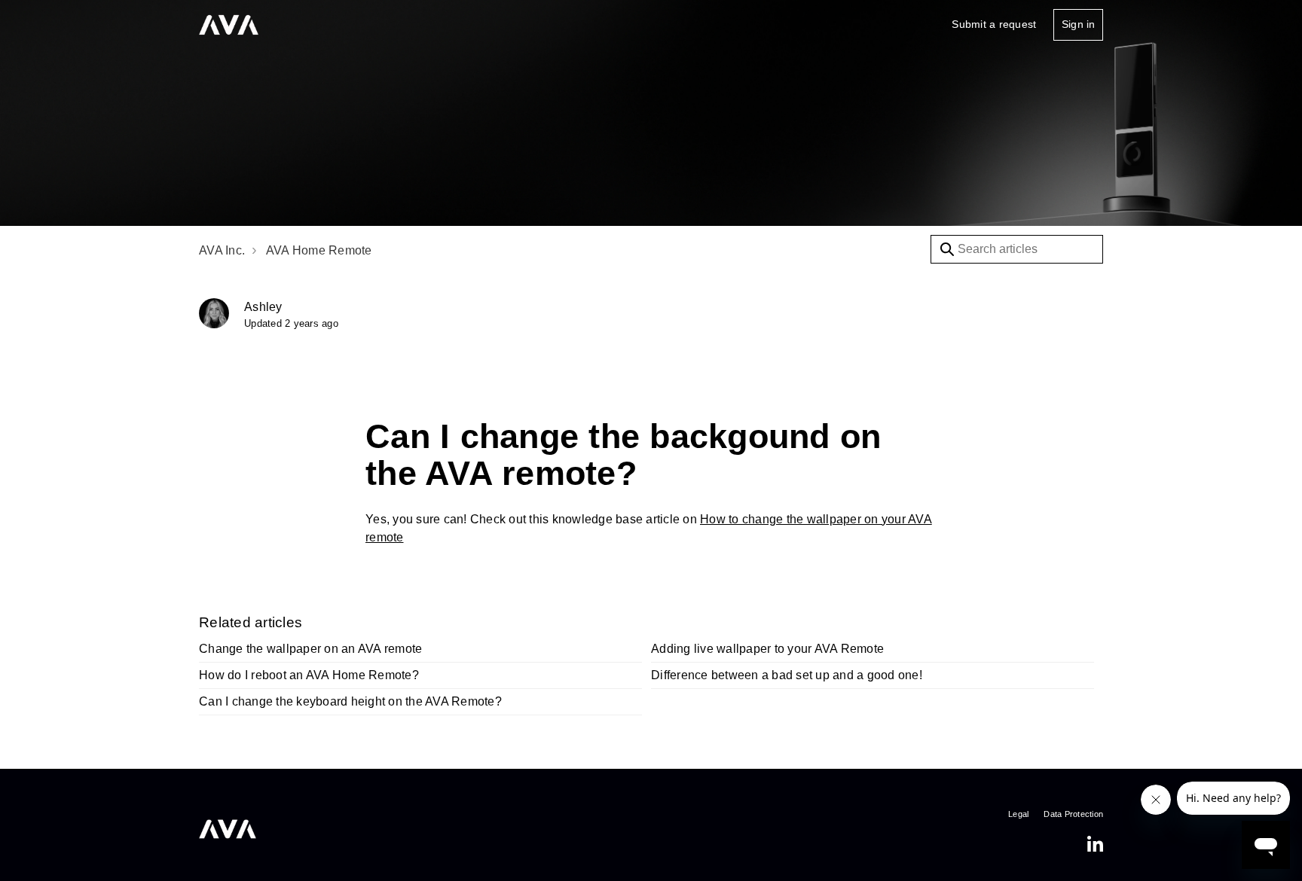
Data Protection (1073, 814)
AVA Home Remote (319, 250)
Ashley (263, 306)
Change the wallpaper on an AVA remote (310, 648)
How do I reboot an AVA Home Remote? (309, 675)
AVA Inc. (222, 250)
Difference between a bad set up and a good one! (786, 675)
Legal (1018, 814)
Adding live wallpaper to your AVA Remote (767, 648)
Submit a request (994, 24)
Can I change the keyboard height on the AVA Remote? (350, 701)
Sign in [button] (1078, 24)
